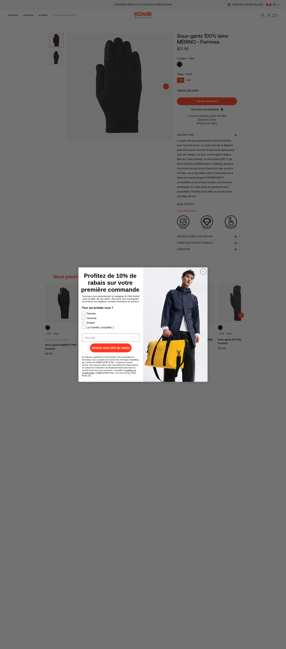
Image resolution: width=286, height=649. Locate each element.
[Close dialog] (203, 271)
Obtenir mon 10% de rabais (111, 348)
